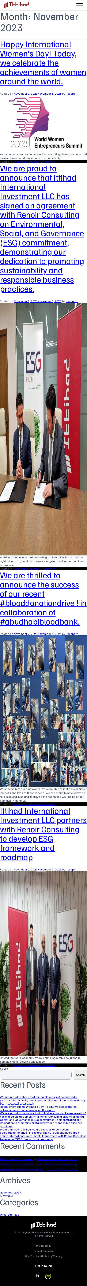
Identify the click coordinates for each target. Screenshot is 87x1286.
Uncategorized (22, 161)
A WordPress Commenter (16, 1159)
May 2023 (6, 1195)
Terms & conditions (43, 1250)
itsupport (72, 93)
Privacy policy (43, 1245)
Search (4, 1068)
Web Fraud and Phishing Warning (43, 1256)
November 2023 (10, 1192)
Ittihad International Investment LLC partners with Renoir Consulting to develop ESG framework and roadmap (43, 833)
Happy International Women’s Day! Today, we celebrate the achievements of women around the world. (43, 62)
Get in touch (43, 1266)
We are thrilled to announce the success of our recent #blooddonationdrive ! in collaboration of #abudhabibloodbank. (43, 598)
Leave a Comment (43, 161)
